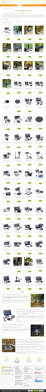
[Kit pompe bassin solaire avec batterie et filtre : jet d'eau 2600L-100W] (17, 141)
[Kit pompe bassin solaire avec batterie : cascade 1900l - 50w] (39, 105)
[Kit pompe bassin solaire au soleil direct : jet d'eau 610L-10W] (39, 213)
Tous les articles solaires (5, 7)
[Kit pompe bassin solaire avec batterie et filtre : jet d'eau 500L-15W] (7, 141)
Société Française (26, 367)
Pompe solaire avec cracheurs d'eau (19, 383)
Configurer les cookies (26, 385)
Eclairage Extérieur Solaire (3, 5)
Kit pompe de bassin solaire (27, 377)
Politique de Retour (26, 371)
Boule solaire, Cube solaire (18, 377)
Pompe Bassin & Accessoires (19, 5)
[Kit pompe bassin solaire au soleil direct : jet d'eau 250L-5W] (39, 159)
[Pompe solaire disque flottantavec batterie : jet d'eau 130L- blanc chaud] (17, 105)
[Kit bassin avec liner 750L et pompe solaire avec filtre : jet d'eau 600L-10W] (39, 177)
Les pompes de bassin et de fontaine (28, 376)
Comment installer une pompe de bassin (37, 352)
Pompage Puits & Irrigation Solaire (27, 5)
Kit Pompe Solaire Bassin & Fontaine (12, 7)
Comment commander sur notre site (28, 373)
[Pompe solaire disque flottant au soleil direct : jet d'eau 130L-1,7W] (39, 123)
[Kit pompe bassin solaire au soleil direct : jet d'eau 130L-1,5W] (17, 159)
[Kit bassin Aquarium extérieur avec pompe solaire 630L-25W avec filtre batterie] (28, 265)
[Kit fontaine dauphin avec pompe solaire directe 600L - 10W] (17, 69)
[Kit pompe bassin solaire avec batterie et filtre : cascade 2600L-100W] (7, 159)
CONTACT (32, 2)
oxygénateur (29, 311)
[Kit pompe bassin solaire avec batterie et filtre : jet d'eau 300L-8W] (17, 177)
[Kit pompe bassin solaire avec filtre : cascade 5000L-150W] (39, 87)
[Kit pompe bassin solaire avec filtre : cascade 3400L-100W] (28, 87)
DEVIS (36, 2)
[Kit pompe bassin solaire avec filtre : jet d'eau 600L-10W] (39, 195)
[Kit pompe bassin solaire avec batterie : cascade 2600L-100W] (39, 141)
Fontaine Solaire (23, 5)
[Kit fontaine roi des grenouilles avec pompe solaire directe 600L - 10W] (7, 87)
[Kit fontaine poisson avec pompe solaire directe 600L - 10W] (39, 51)
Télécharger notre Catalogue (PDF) (28, 369)
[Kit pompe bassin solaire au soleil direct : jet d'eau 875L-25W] (7, 248)
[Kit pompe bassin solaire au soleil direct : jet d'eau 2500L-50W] (7, 283)
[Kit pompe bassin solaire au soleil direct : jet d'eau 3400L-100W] (28, 283)
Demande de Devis (37, 376)
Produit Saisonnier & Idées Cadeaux (32, 5)
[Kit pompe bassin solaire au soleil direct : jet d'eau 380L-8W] (7, 177)
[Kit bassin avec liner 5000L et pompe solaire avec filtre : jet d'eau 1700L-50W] (17, 195)
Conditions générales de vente (27, 386)
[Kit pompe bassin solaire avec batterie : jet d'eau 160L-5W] (28, 195)
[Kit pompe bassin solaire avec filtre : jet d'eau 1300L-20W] (28, 213)
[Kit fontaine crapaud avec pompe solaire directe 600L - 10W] (7, 69)
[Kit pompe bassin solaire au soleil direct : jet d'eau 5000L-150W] (39, 283)
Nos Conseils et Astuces (27, 375)
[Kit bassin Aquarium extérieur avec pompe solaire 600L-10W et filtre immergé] (17, 265)
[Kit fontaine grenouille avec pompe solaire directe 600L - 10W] (28, 69)
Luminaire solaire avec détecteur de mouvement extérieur (19, 373)
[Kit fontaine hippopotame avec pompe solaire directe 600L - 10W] (17, 51)
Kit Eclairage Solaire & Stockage (9, 5)
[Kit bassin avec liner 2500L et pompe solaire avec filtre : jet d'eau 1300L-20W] (7, 195)
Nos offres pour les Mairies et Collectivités (39, 377)
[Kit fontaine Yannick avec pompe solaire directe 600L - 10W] (28, 51)
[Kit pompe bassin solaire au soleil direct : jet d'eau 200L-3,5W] (28, 159)
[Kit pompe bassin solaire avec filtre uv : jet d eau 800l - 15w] (17, 123)
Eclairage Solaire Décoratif (15, 5)
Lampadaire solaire (17, 369)
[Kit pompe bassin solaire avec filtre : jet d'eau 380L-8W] (28, 177)
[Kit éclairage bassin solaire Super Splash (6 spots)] (7, 213)
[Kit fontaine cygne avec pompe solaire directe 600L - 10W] (7, 51)
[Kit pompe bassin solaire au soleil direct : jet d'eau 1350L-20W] (28, 248)
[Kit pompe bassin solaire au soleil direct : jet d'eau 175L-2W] (28, 123)
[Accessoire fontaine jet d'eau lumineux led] (17, 283)
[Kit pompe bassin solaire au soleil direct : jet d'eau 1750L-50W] (39, 265)
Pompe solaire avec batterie (18, 381)
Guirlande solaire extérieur (18, 371)
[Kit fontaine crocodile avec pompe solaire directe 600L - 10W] (39, 69)
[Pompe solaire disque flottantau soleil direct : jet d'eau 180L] (7, 105)
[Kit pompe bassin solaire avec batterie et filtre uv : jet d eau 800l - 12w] (7, 123)
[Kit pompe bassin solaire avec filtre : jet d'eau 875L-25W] (17, 213)
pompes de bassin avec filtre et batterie (32, 351)
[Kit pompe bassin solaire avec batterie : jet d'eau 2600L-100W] (28, 141)
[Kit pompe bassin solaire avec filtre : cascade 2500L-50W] (17, 87)
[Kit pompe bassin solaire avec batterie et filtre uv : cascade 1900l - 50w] (28, 105)
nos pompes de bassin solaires (22, 351)
